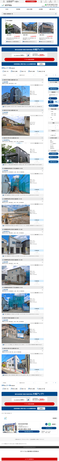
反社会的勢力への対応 (35, 439)
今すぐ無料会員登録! (30, 59)
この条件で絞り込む (53, 88)
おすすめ (51, 145)
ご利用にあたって (18, 439)
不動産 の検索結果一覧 (8, 13)
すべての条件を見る (53, 153)
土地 (51, 117)
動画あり (51, 141)
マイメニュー (46, 2)
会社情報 (41, 9)
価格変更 (51, 146)
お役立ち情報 (29, 9)
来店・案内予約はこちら (29, 431)
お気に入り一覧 (42, 71)
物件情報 (18, 9)
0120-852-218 (24, 429)
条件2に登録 (32, 71)
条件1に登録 (14, 71)
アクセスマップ (49, 428)
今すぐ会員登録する (31, 1)
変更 (50, 98)
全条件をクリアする (53, 157)
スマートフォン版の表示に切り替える (29, 451)
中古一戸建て (53, 115)
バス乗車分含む (53, 135)
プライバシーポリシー (26, 439)
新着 (51, 140)
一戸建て (51, 111)
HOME (6, 9)
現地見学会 (52, 148)
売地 (52, 119)
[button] (55, 29)
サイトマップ (42, 439)
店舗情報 (53, 424)
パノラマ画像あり (53, 143)
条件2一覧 (24, 71)
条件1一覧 (6, 71)
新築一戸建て (53, 113)
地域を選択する (52, 105)
